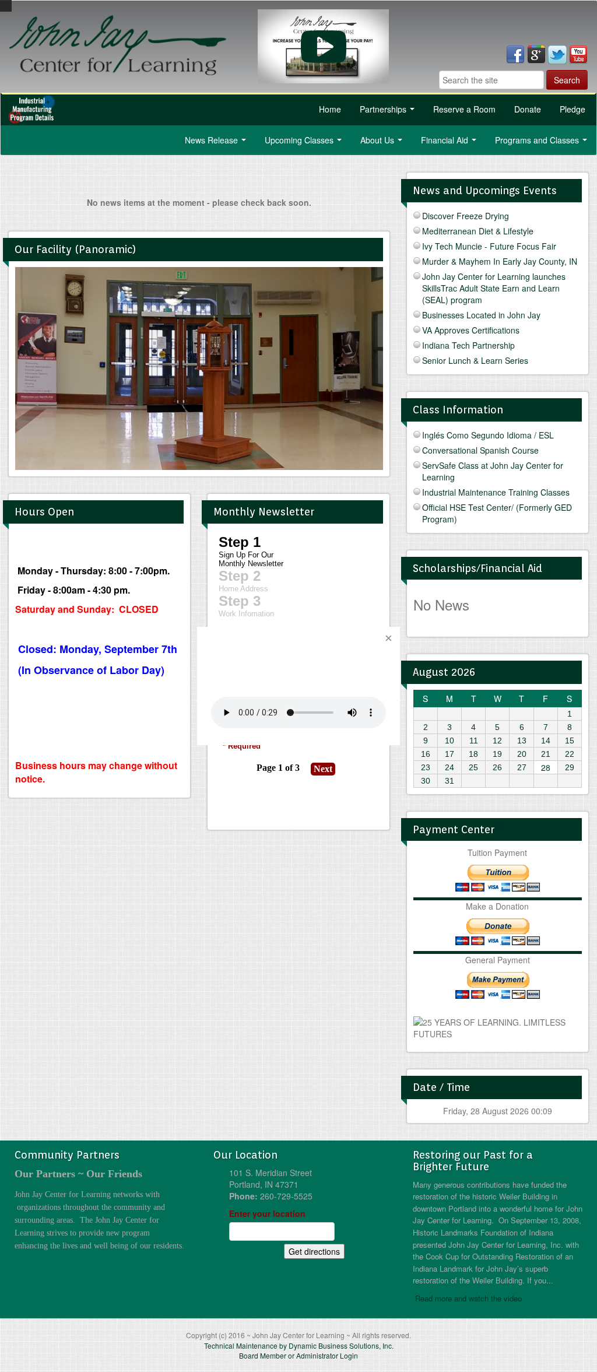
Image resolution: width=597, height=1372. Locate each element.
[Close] (388, 638)
